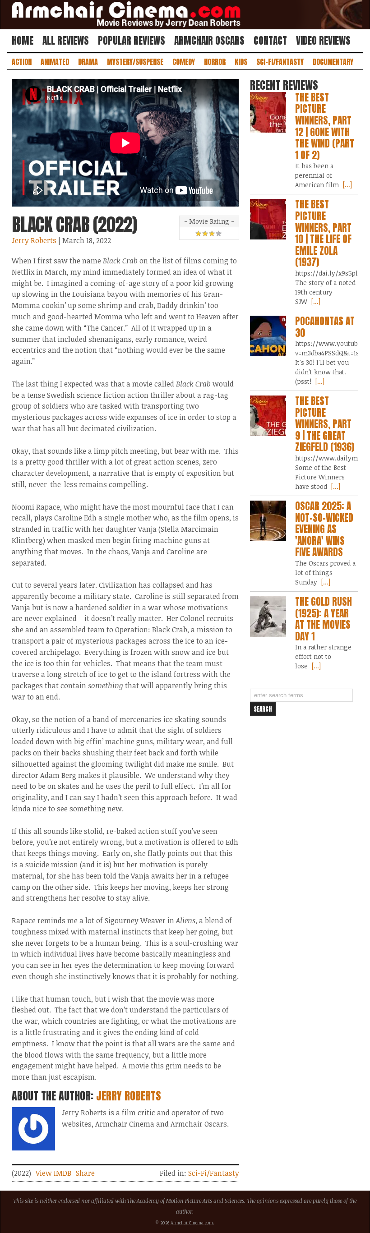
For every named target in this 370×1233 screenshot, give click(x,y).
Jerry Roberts (34, 240)
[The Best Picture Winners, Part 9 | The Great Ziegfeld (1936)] (268, 416)
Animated (55, 61)
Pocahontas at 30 (325, 327)
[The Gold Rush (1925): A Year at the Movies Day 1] (268, 616)
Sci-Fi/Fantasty (280, 61)
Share (85, 1173)
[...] (346, 184)
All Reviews (65, 40)
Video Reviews (323, 40)
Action (22, 61)
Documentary (333, 61)
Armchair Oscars (209, 40)
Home (22, 40)
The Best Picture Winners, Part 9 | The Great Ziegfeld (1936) (324, 424)
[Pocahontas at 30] (268, 336)
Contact (270, 40)
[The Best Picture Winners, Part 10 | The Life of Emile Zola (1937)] (268, 219)
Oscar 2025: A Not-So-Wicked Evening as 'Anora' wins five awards (324, 529)
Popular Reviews (131, 40)
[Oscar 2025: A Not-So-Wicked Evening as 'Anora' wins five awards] (268, 521)
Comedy (183, 61)
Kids (241, 61)
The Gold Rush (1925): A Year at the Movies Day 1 (323, 619)
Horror (215, 61)
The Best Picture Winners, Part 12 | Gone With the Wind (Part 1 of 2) (324, 126)
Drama (88, 61)
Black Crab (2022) (74, 224)
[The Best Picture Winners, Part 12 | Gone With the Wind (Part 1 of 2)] (268, 112)
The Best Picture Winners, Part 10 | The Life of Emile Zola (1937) (323, 233)
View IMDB (53, 1173)
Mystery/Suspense (135, 61)
